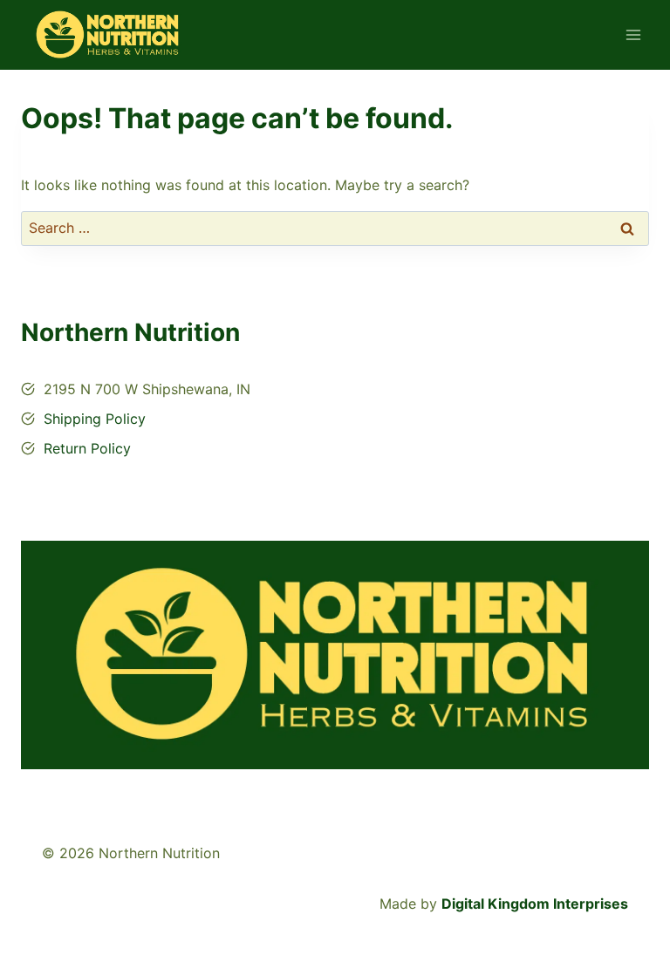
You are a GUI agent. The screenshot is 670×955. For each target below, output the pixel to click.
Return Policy (87, 448)
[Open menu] (633, 34)
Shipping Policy (95, 418)
